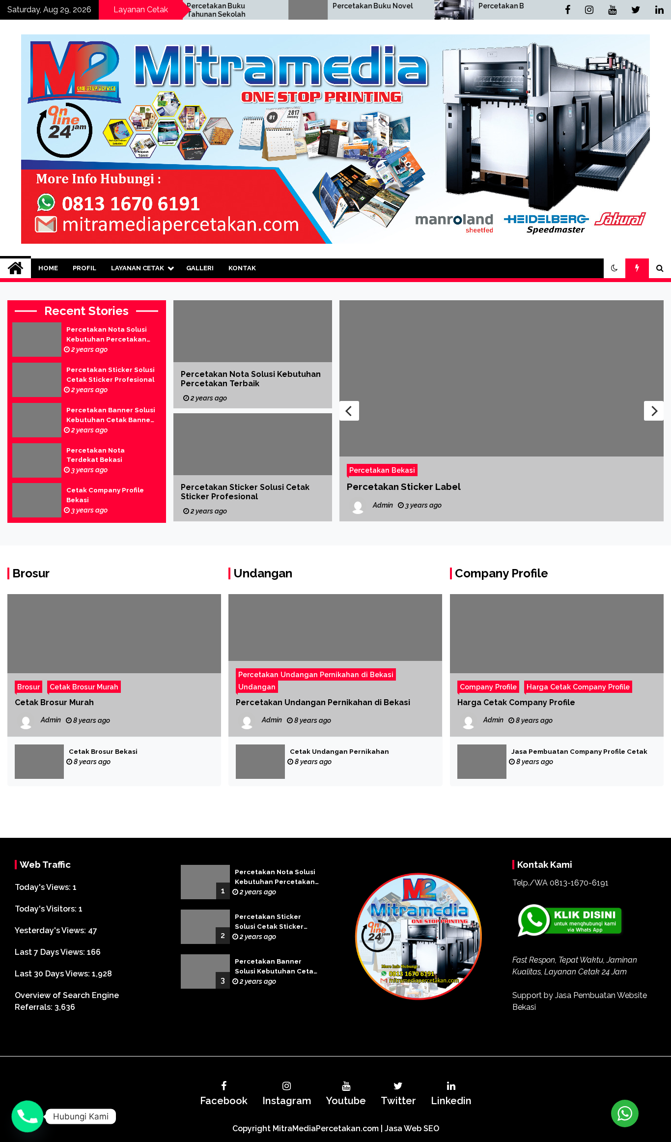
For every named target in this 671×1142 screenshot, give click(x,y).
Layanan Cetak (137, 268)
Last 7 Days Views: (51, 952)
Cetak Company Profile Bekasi (105, 495)
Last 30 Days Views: (53, 973)
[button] (614, 268)
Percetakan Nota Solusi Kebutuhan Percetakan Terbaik (106, 335)
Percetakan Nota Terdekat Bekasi (95, 455)
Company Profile (501, 573)
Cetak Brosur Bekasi (103, 751)
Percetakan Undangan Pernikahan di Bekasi (315, 674)
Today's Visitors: (47, 909)
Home (48, 268)
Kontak (242, 268)
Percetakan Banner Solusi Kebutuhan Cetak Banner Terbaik (110, 415)
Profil (84, 268)
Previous (349, 411)
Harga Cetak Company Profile (578, 687)
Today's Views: (44, 887)
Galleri (200, 268)
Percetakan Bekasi (465, 6)
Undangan (262, 573)
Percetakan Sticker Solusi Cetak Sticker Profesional (110, 374)
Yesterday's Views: (51, 930)
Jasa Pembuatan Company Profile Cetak (579, 751)
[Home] (15, 268)
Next (654, 411)
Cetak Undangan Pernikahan (339, 751)
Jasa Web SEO (412, 1128)
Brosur (31, 573)
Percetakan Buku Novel (327, 6)
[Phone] (27, 1116)
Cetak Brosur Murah (84, 687)
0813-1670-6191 (579, 882)
